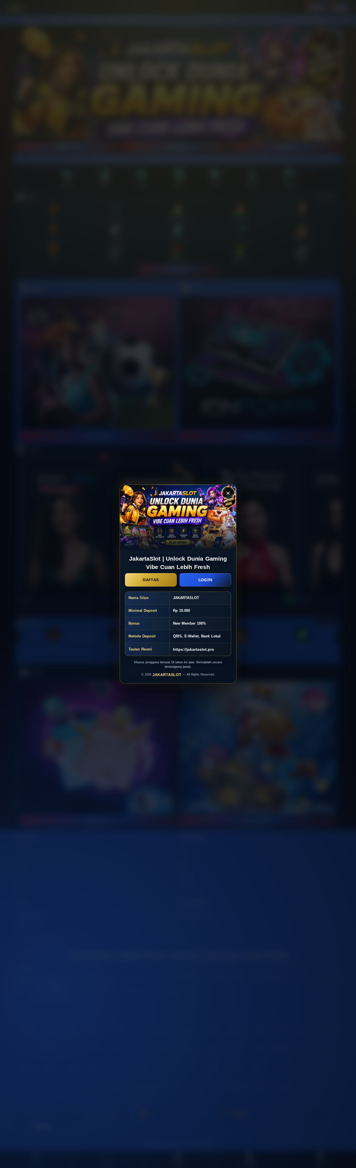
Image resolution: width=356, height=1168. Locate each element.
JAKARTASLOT (167, 674)
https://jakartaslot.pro (193, 649)
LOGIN (205, 579)
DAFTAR (151, 579)
